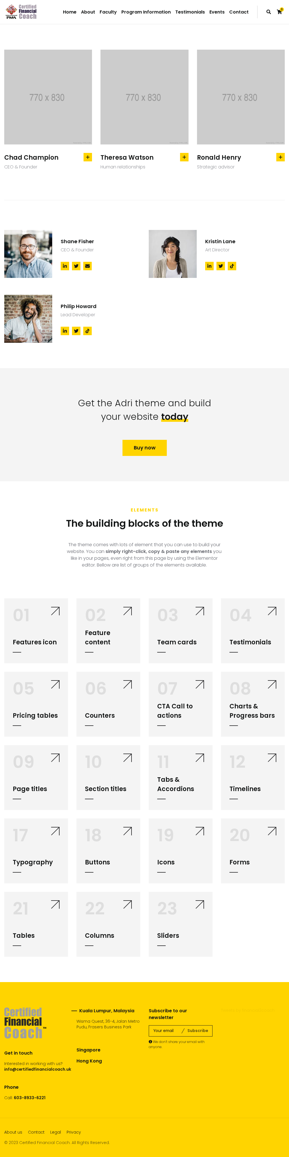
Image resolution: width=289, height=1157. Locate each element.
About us (13, 1132)
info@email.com (88, 1083)
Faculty (108, 12)
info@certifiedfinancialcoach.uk (37, 1069)
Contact (239, 12)
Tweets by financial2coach (248, 1010)
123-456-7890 (107, 1077)
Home (69, 12)
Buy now (145, 447)
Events (217, 12)
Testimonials (190, 12)
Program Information (146, 12)
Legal (55, 1132)
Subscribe (197, 1030)
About (88, 12)
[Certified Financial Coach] (21, 12)
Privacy (74, 1132)
